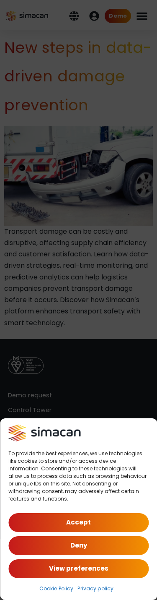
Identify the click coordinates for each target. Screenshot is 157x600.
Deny (78, 545)
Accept (78, 522)
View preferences (78, 568)
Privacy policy (95, 588)
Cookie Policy (56, 588)
